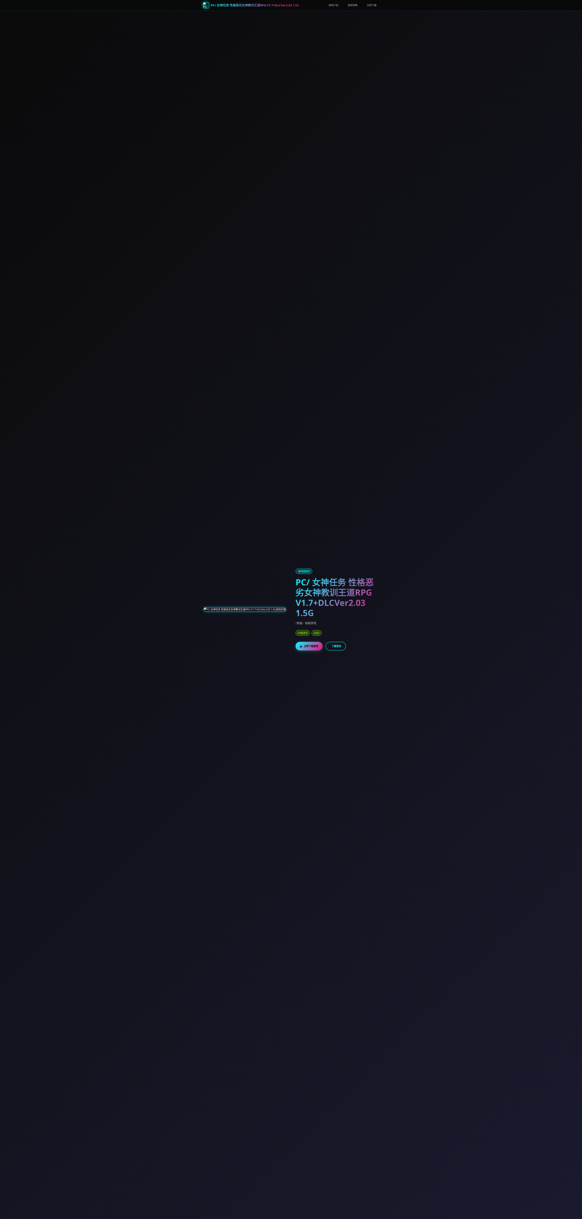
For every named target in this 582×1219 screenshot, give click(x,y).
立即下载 (371, 5)
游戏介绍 (333, 5)
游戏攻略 (352, 5)
